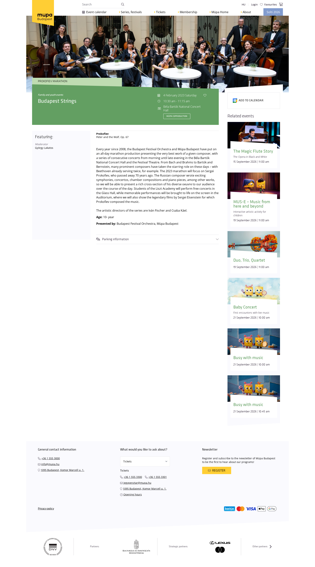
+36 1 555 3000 (51, 458)
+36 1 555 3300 (133, 477)
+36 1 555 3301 (158, 477)
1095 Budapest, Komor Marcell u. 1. (62, 470)
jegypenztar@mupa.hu (137, 482)
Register (218, 470)
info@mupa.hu (50, 464)
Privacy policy (46, 508)
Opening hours (132, 494)
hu (243, 4)
